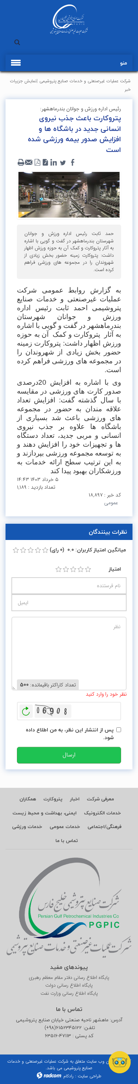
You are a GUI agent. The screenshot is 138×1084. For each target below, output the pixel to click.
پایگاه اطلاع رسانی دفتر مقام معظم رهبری (69, 977)
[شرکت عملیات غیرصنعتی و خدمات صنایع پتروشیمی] (69, 19)
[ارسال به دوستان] (29, 163)
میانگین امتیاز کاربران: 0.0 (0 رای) (88, 550)
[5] (88, 569)
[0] (16, 550)
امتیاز (115, 569)
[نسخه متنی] (21, 163)
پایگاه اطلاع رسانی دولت (69, 985)
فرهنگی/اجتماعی (104, 826)
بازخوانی (26, 709)
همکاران (28, 799)
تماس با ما (67, 841)
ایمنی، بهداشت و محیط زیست (45, 813)
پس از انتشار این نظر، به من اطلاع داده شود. (70, 733)
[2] (66, 569)
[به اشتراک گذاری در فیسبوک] (72, 163)
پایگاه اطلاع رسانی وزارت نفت (69, 993)
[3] (73, 569)
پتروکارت (53, 799)
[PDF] (37, 163)
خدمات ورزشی (27, 826)
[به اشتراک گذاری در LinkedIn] (53, 163)
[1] (58, 569)
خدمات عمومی (65, 826)
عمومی (111, 503)
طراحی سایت (89, 1076)
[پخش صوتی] (45, 163)
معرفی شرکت (100, 799)
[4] (80, 569)
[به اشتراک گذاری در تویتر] (63, 163)
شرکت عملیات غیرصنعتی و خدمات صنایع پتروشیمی (85, 80)
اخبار (74, 799)
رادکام (68, 1076)
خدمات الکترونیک (102, 813)
